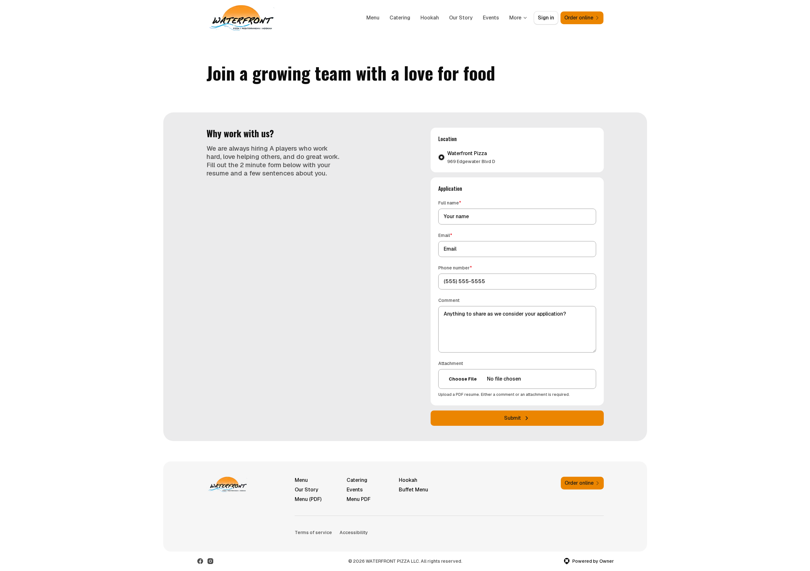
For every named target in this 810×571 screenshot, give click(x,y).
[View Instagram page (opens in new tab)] (210, 561)
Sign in (546, 17)
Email (454, 235)
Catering (400, 17)
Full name (458, 203)
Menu (372, 17)
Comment (449, 300)
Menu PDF (358, 499)
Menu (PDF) (308, 499)
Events (491, 17)
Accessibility (354, 532)
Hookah (429, 17)
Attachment (450, 363)
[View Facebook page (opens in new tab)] (200, 561)
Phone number (464, 268)
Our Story (461, 17)
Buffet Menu (413, 489)
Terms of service (313, 532)
